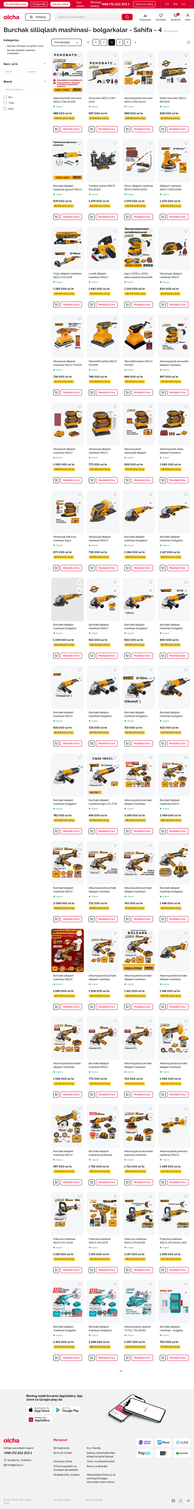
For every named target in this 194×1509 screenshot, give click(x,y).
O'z (175, 4)
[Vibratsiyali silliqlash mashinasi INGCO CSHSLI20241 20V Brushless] (67, 443)
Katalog (41, 17)
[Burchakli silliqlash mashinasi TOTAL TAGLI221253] (174, 1409)
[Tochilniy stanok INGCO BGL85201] (103, 180)
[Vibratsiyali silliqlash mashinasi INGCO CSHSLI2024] (103, 443)
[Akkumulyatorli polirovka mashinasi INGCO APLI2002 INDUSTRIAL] (174, 1145)
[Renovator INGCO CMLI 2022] (103, 92)
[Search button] (127, 17)
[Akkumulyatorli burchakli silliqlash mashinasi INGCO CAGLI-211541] (138, 970)
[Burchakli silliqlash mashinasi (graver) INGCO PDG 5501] (67, 180)
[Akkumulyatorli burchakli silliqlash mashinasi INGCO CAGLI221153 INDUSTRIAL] (138, 882)
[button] (98, 4)
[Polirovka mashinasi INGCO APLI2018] (67, 1233)
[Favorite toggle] (79, 55)
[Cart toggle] (56, 129)
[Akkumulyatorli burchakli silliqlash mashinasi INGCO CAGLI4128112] (138, 794)
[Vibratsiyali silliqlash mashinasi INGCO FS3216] (67, 355)
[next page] (135, 42)
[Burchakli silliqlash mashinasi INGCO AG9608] (67, 706)
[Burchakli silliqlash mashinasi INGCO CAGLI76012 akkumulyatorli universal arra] (67, 1145)
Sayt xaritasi (80, 4)
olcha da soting (144, 4)
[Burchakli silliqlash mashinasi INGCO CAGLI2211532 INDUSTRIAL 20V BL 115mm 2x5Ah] (67, 882)
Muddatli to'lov (71, 129)
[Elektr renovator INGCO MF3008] (174, 92)
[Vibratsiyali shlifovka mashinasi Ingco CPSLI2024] (67, 531)
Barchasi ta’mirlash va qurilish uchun (25, 46)
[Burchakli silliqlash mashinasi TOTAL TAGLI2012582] (67, 1409)
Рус (184, 4)
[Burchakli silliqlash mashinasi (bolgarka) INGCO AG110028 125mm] (174, 619)
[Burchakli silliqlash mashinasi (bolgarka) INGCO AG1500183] (138, 531)
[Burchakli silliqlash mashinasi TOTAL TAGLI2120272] (103, 1409)
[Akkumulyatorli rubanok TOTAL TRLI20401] (138, 1321)
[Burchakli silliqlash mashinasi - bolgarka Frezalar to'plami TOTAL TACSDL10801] (174, 1321)
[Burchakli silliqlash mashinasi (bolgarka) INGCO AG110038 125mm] (138, 619)
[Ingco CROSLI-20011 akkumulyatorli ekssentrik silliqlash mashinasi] (138, 268)
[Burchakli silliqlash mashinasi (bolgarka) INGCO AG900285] (103, 706)
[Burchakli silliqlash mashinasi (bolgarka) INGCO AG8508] (174, 706)
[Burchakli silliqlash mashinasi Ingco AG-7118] (103, 794)
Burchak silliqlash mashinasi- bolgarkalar (21, 51)
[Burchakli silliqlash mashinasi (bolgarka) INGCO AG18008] (174, 531)
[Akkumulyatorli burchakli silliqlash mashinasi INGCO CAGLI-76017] (174, 1058)
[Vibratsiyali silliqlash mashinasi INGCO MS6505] (174, 268)
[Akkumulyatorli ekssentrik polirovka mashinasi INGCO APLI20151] (138, 1145)
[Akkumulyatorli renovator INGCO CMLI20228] (67, 92)
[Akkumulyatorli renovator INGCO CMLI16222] (138, 92)
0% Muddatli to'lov (15, 4)
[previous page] (88, 42)
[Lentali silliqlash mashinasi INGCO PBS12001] (103, 268)
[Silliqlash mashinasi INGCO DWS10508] (174, 180)
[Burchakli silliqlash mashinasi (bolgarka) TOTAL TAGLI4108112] (103, 1321)
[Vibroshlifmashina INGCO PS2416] (138, 355)
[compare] (79, 63)
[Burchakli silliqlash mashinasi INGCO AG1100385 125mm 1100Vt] (103, 619)
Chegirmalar (39, 4)
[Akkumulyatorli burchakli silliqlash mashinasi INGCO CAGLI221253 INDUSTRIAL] (103, 882)
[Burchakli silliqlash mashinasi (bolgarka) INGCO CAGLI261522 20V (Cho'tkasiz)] (174, 882)
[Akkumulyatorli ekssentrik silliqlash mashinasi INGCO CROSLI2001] (174, 355)
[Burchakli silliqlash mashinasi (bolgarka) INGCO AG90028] (138, 706)
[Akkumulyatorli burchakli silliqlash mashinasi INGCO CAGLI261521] (67, 1058)
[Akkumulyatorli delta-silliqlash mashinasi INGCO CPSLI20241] (174, 443)
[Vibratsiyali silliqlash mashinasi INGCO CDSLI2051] (103, 531)
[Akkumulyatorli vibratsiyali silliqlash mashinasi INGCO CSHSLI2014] (138, 443)
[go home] (11, 17)
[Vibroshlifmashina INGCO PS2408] (103, 355)
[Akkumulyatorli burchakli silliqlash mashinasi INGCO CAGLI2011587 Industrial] (103, 970)
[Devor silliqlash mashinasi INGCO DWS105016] (138, 180)
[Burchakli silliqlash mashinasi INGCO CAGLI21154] (103, 1058)
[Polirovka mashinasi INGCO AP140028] (138, 1233)
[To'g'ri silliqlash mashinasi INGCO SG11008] (67, 268)
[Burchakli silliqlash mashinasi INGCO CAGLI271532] (67, 970)
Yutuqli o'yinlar (60, 4)
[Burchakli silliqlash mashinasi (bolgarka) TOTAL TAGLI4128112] (67, 1321)
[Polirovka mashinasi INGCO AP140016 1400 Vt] (174, 1233)
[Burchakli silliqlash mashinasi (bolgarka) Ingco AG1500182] (67, 619)
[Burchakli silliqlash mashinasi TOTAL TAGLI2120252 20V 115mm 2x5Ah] (138, 1409)
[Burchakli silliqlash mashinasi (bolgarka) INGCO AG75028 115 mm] (67, 794)
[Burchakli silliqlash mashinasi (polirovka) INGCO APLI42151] (103, 1145)
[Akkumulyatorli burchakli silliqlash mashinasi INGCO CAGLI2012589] (174, 970)
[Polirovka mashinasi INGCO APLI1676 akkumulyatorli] (103, 1233)
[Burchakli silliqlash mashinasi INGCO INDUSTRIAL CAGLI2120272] (174, 794)
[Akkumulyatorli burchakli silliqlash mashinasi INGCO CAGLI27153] (138, 1058)
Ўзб (167, 4)
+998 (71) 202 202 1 (115, 4)
